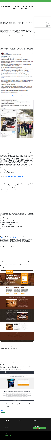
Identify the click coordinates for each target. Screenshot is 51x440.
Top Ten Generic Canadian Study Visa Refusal (46, 34)
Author (1, 410)
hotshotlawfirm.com (6, 344)
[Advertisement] (17, 16)
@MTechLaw (3, 237)
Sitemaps (6, 427)
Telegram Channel (8, 435)
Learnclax (3, 1)
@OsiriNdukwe (15, 237)
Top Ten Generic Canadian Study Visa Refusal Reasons (14, 176)
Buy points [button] (40, 428)
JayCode (22, 433)
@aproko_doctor (19, 198)
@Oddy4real (21, 237)
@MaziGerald (9, 237)
